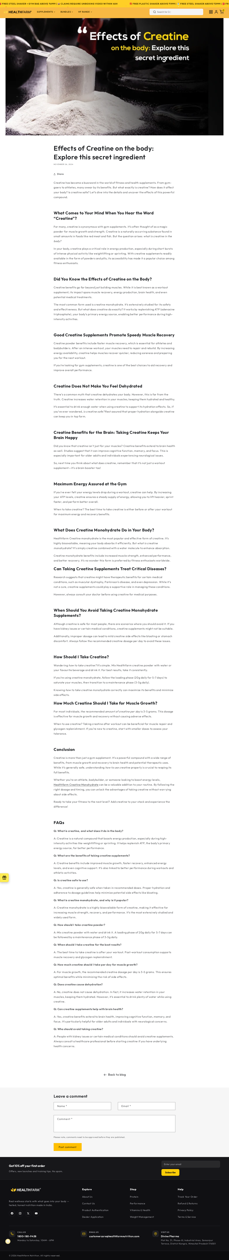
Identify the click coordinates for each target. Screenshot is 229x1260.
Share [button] (60, 173)
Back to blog (117, 1074)
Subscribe (170, 1172)
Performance (137, 1203)
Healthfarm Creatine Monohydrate (76, 784)
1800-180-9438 (26, 1236)
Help (180, 1189)
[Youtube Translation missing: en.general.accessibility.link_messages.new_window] (36, 1213)
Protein (134, 1196)
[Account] (216, 12)
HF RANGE (84, 11)
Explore (87, 1189)
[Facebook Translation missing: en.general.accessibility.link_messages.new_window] (12, 1213)
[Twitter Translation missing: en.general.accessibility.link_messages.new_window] (28, 1213)
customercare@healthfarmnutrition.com (114, 1236)
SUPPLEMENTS (45, 11)
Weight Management (142, 1216)
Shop (133, 1189)
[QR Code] (211, 12)
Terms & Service (187, 1216)
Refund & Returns (188, 1203)
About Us (87, 1196)
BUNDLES (66, 11)
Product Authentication (95, 1210)
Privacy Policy (185, 1210)
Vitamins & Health (140, 1210)
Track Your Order (188, 1196)
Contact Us (88, 1203)
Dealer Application (93, 1216)
